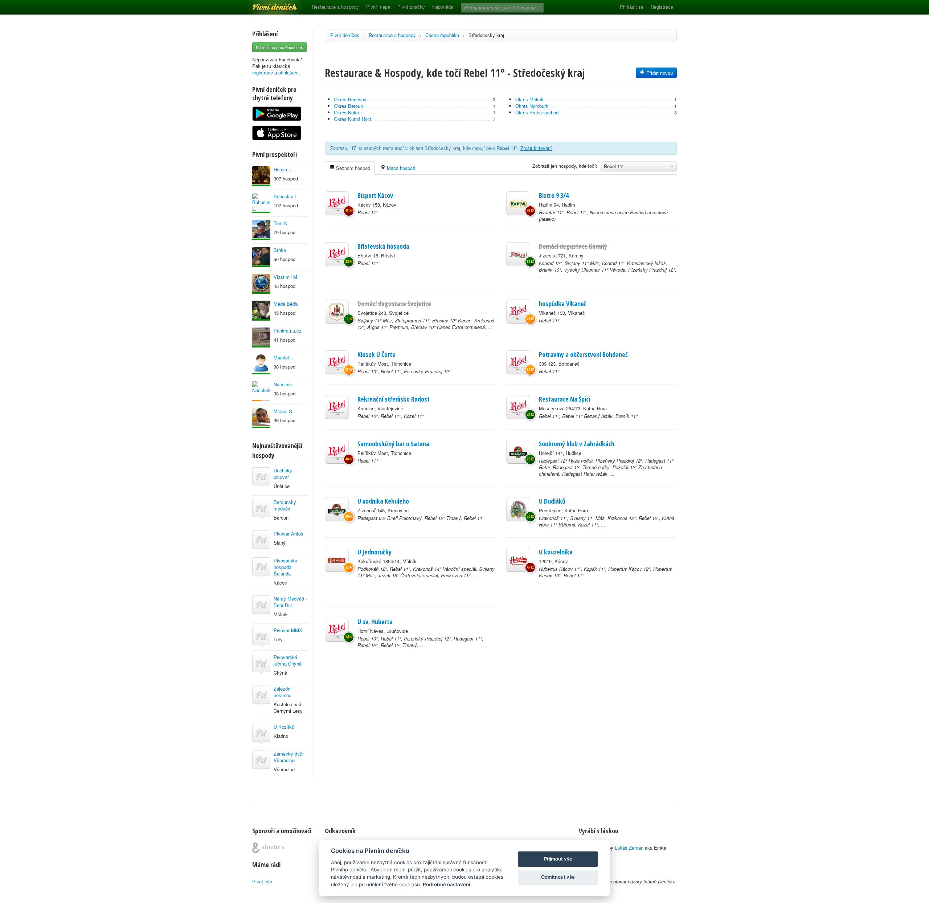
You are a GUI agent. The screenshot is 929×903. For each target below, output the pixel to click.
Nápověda (442, 6)
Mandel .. (283, 357)
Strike (280, 250)
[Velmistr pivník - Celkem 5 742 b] (261, 311)
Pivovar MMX (288, 630)
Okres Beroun (348, 105)
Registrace (662, 6)
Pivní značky (411, 6)
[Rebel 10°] (337, 362)
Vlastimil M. (286, 276)
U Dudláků (552, 501)
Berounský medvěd (285, 505)
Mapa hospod (400, 167)
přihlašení (288, 72)
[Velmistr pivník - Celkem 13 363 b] (261, 176)
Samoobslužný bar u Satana (393, 443)
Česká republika (442, 35)
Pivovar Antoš (288, 533)
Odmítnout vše (558, 877)
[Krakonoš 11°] (518, 509)
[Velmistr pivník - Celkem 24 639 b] (261, 257)
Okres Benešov (350, 99)
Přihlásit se (631, 6)
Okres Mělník (529, 99)
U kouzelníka (556, 552)
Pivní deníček (266, 4)
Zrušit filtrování (536, 148)
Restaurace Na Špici (564, 399)
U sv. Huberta (375, 621)
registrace (262, 72)
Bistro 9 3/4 (554, 195)
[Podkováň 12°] (337, 560)
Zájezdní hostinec (283, 692)
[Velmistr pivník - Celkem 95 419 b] (261, 203)
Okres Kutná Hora (353, 118)
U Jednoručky (374, 552)
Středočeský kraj (486, 35)
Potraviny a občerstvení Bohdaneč (583, 354)
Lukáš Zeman (629, 847)
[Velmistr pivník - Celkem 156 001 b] (261, 230)
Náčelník (283, 384)
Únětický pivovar (283, 473)
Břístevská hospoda (383, 246)
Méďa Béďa (286, 303)
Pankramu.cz (288, 330)
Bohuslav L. (286, 196)
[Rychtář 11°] (518, 203)
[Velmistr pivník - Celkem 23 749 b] (261, 364)
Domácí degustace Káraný (573, 246)
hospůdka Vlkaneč (562, 303)
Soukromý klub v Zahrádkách (576, 443)
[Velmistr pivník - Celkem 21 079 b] (261, 418)
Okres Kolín (346, 112)
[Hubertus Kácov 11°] (518, 560)
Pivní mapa (378, 6)
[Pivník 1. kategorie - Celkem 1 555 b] (261, 391)
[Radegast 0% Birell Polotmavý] (337, 509)
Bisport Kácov (375, 195)
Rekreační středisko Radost (393, 399)
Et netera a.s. (268, 847)
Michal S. (284, 411)
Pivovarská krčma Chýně (288, 660)
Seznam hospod (352, 167)
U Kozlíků (284, 726)
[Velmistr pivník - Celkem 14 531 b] (261, 337)
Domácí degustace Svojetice (394, 303)
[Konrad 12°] (518, 254)
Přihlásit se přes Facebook (279, 47)
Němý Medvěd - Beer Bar (290, 602)
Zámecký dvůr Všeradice (289, 757)
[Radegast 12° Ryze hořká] (518, 452)
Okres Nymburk (531, 105)
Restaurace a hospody (335, 6)
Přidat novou (659, 72)
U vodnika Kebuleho (383, 501)
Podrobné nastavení (446, 884)
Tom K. (281, 223)
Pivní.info (262, 881)
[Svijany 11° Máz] (337, 312)
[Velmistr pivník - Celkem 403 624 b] (261, 284)
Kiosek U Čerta (376, 354)
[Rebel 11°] (337, 203)
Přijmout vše (558, 859)
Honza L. (283, 169)
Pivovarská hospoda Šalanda (285, 567)
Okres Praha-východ (536, 112)
